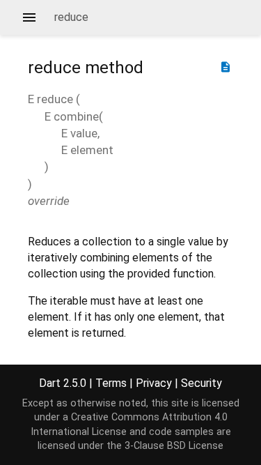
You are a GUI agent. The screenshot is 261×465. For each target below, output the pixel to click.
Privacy (154, 383)
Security (201, 383)
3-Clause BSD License (174, 446)
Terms (111, 383)
